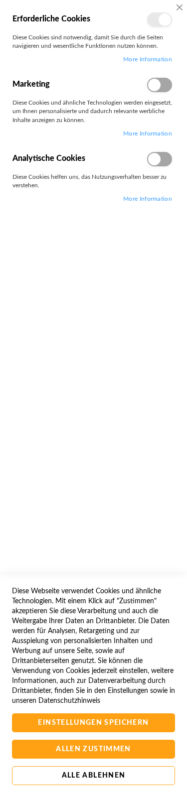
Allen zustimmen (93, 749)
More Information (147, 59)
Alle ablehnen (94, 775)
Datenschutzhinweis (69, 700)
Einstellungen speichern (93, 722)
